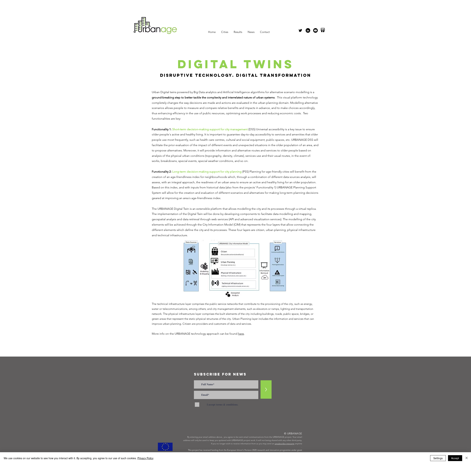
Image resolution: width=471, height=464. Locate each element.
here (241, 333)
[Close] (466, 458)
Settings (438, 458)
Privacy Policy (145, 458)
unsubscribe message (284, 443)
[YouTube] (315, 30)
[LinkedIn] (308, 30)
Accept (455, 458)
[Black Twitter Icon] (300, 30)
